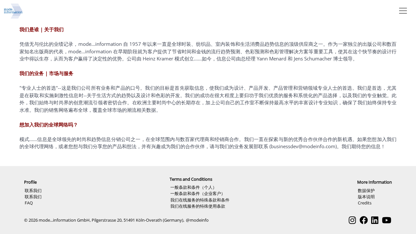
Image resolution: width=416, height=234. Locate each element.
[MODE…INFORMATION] (13, 10)
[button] (401, 10)
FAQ (29, 203)
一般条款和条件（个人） (193, 187)
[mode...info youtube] (386, 220)
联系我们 (33, 190)
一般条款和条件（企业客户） (197, 193)
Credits (364, 203)
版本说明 (366, 197)
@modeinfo (197, 220)
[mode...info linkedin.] (374, 220)
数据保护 (366, 190)
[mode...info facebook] (364, 220)
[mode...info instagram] (352, 220)
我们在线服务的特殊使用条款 (197, 206)
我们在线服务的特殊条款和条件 (199, 200)
